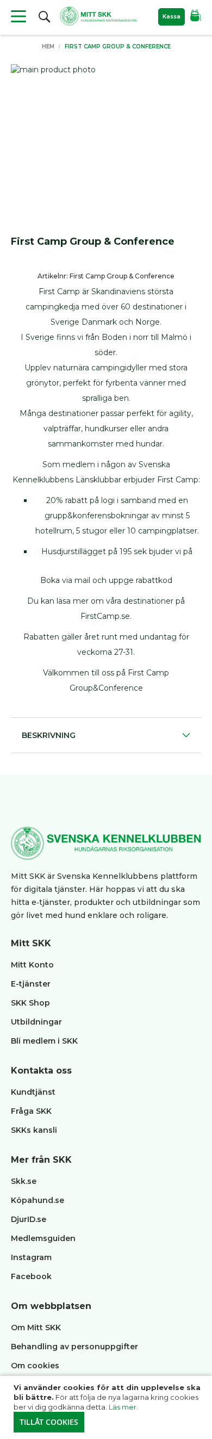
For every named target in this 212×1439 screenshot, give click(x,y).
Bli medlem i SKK (44, 1041)
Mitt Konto (32, 965)
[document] (107, 1407)
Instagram (31, 1257)
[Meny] (18, 16)
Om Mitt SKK (36, 1327)
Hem (48, 46)
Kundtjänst (33, 1092)
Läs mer (122, 1407)
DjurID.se (28, 1219)
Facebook (31, 1276)
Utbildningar (36, 1022)
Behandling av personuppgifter (74, 1346)
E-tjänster (31, 984)
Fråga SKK (31, 1111)
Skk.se (23, 1181)
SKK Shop (30, 1003)
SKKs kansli (34, 1130)
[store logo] (98, 16)
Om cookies (35, 1365)
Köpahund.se (37, 1200)
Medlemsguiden (44, 1238)
